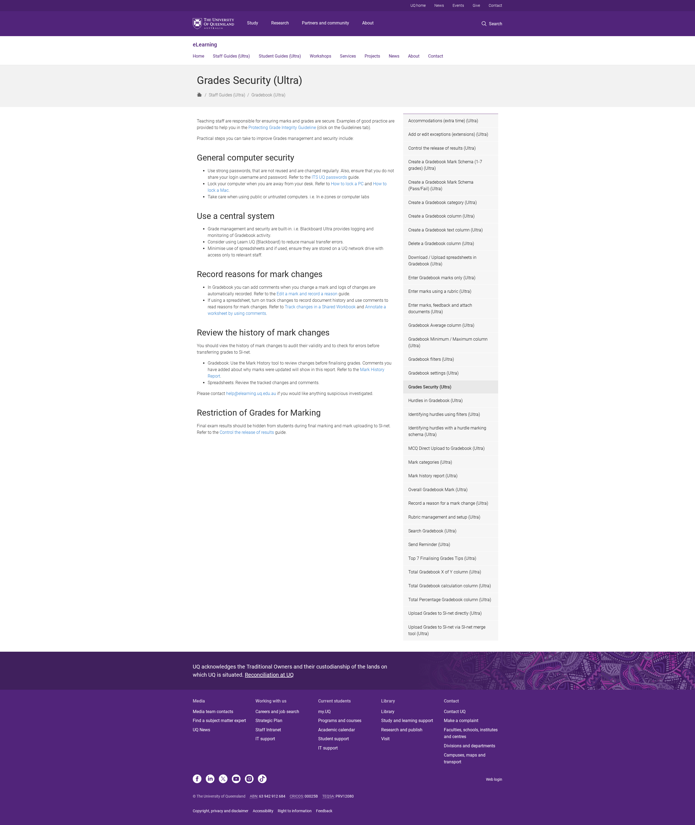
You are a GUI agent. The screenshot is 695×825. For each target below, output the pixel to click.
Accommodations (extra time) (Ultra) (443, 120)
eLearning (205, 44)
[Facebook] (197, 779)
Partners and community (325, 23)
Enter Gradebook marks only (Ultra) (441, 277)
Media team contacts (213, 711)
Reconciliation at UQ (269, 675)
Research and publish (401, 729)
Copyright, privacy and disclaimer (220, 811)
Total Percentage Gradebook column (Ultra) (449, 599)
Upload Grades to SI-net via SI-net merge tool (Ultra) (446, 630)
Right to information (295, 811)
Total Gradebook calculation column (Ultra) (449, 585)
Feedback (324, 811)
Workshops (320, 56)
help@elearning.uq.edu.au (251, 393)
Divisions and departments (469, 745)
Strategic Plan (268, 720)
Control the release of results (247, 432)
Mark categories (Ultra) (430, 462)
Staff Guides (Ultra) (231, 56)
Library (387, 711)
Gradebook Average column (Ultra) (441, 325)
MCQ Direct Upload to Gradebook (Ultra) (446, 448)
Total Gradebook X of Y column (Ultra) (444, 572)
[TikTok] (262, 779)
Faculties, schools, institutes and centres (471, 733)
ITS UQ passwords (329, 177)
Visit (385, 738)
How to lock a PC (347, 183)
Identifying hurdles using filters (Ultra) (444, 414)
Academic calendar (336, 729)
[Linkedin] (210, 779)
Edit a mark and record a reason (307, 293)
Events (458, 5)
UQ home (418, 5)
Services (348, 56)
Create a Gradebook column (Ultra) (441, 216)
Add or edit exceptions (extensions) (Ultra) (448, 134)
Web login (494, 779)
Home (198, 56)
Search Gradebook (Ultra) (432, 531)
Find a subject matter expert (219, 720)
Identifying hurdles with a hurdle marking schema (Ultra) (447, 431)
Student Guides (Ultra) (280, 56)
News (439, 5)
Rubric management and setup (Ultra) (444, 517)
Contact (495, 5)
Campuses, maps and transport (464, 758)
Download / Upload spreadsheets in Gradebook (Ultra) (442, 260)
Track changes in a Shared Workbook (320, 306)
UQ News (201, 729)
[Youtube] (236, 779)
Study (252, 23)
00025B (311, 796)
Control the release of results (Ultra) (442, 148)
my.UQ (324, 711)
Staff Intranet (268, 729)
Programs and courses (339, 720)
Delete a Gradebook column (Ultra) (441, 243)
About (368, 23)
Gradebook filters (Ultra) (431, 359)
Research (280, 23)
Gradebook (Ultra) (268, 95)
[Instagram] (249, 779)
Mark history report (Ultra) (432, 475)
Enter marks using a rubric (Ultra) (439, 291)
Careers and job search (277, 711)
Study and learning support (407, 720)
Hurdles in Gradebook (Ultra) (435, 400)
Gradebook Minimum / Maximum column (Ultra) (448, 342)
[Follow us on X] (223, 779)
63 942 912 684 (272, 796)
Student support (333, 738)
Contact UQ (455, 711)
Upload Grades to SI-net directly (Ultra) (445, 613)
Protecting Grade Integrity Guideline (282, 127)
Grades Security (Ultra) (429, 387)
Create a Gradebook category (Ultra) (442, 202)
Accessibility (263, 811)
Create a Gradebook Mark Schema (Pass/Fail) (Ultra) (440, 185)
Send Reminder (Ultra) (429, 544)
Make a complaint (461, 720)
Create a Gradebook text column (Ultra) (445, 230)
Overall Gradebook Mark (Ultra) (437, 489)
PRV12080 (345, 796)
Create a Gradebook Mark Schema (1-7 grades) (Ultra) (445, 165)
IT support (265, 738)
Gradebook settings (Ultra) (433, 373)
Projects (372, 56)
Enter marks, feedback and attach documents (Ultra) (440, 308)
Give (476, 5)
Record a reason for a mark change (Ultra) (448, 503)
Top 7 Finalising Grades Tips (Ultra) (442, 558)
